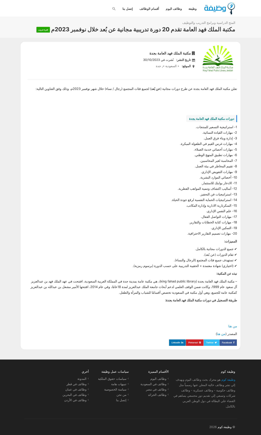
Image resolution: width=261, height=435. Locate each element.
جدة (158, 66)
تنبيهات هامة (118, 384)
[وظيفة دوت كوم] (219, 8)
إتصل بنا (128, 8)
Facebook (227, 342)
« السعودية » (171, 66)
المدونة (81, 379)
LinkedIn (176, 342)
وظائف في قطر (76, 384)
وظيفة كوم (228, 379)
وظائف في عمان (75, 389)
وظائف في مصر (156, 389)
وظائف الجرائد (157, 395)
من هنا (232, 326)
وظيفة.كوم (225, 427)
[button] (114, 8)
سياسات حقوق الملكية (112, 379)
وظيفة (193, 8)
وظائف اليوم (174, 8)
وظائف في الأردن (75, 400)
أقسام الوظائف (149, 8)
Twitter (210, 342)
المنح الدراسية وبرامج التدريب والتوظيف (208, 23)
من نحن (121, 395)
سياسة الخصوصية (115, 389)
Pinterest (193, 342)
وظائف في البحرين (74, 395)
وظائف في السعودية (153, 384)
